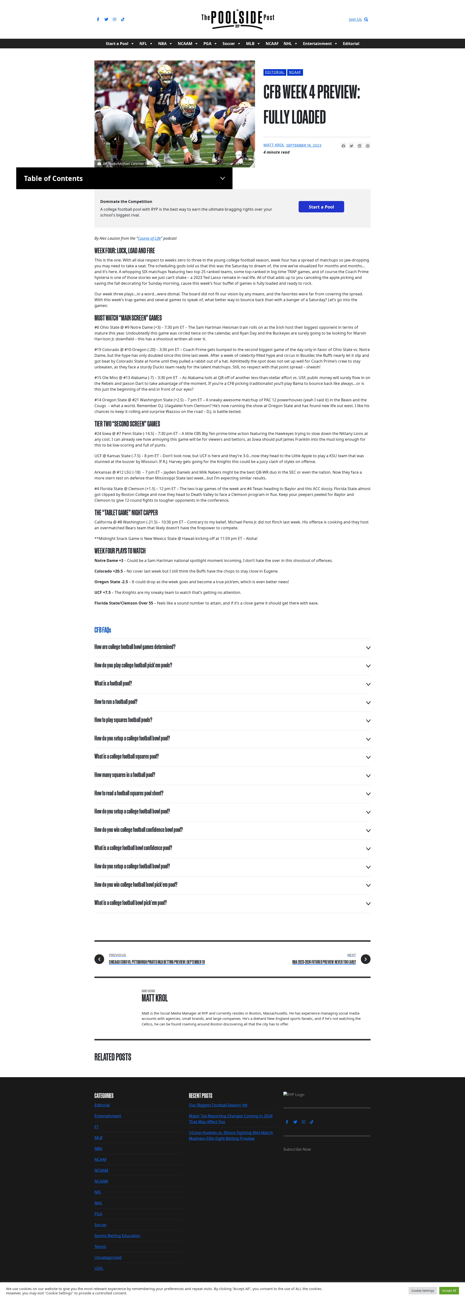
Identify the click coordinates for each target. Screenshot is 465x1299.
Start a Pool (117, 43)
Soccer (229, 43)
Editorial (351, 43)
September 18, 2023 (303, 145)
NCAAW (101, 1181)
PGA (207, 43)
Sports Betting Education (117, 1235)
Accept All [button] (449, 1290)
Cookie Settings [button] (422, 1290)
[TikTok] (122, 19)
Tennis (100, 1246)
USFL (98, 1268)
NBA (162, 43)
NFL (143, 43)
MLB (250, 43)
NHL (288, 43)
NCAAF (272, 43)
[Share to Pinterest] (368, 145)
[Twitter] (106, 19)
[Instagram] (114, 19)
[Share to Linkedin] (360, 145)
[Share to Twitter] (351, 145)
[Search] (366, 19)
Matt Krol (274, 145)
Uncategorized (108, 1257)
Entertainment (317, 43)
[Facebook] (98, 19)
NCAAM (185, 43)
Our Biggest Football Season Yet (218, 1105)
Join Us (355, 19)
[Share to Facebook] (343, 145)
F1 (96, 1126)
